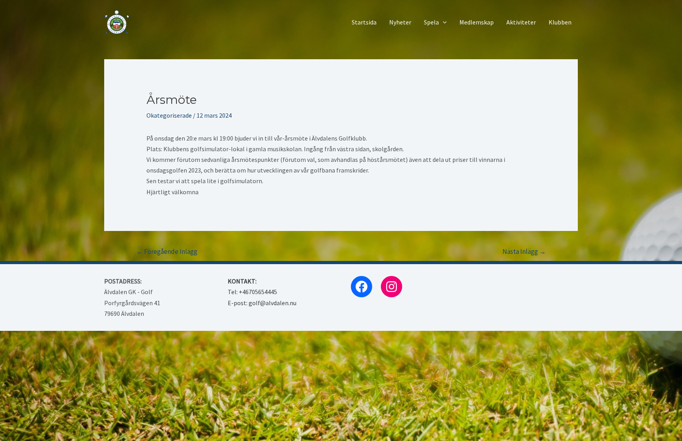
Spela (431, 22)
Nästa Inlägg (524, 251)
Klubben (560, 22)
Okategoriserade (169, 115)
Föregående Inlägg (166, 251)
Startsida (364, 22)
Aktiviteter (521, 22)
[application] (443, 22)
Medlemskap (476, 22)
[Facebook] (361, 286)
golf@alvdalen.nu (272, 303)
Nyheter (400, 22)
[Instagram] (391, 286)
